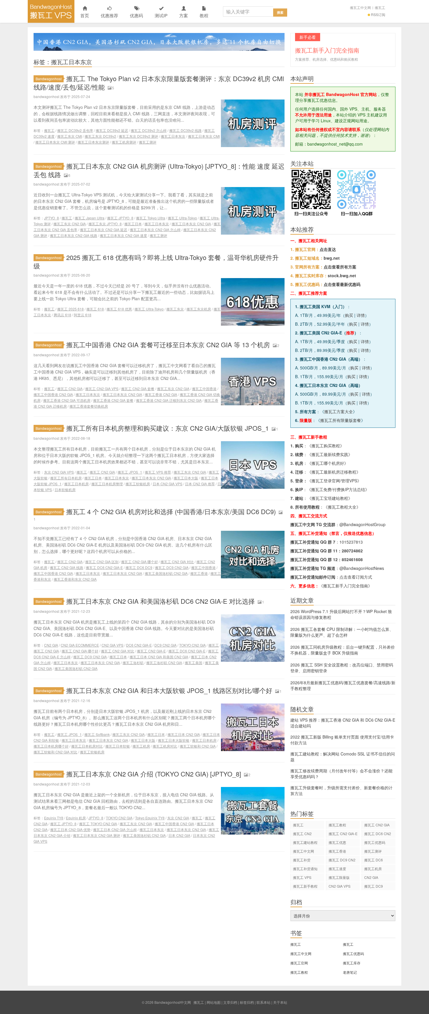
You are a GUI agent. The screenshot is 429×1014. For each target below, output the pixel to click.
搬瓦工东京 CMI (69, 136)
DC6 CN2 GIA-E (139, 645)
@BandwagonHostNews (361, 568)
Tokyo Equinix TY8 (150, 817)
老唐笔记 (350, 972)
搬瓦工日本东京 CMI (204, 136)
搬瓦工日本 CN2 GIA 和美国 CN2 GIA (159, 656)
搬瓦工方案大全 (338, 411)
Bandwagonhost (49, 78)
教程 (204, 15)
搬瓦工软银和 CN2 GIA (198, 746)
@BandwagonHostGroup (362, 524)
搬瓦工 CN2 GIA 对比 (177, 561)
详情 (361, 315)
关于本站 (280, 1002)
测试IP (161, 15)
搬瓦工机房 (141, 746)
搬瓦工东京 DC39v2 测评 (138, 136)
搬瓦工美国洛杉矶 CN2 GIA (166, 573)
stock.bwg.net (342, 275)
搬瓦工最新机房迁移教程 (333, 472)
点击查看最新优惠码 (342, 284)
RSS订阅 (378, 14)
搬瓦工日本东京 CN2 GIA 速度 (123, 235)
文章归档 (230, 1002)
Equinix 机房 (76, 817)
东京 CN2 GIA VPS (59, 472)
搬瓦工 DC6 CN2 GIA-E (104, 567)
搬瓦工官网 (299, 962)
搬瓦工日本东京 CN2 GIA (191, 223)
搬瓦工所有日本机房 (66, 477)
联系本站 (264, 1002)
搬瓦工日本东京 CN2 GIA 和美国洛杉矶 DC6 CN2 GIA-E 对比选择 (160, 600)
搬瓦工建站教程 (305, 842)
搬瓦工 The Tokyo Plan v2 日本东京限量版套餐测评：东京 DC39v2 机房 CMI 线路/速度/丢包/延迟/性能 (159, 82)
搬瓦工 (380, 7)
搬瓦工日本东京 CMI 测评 (55, 141)
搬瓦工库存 (351, 962)
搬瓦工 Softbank (97, 734)
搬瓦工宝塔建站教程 (329, 498)
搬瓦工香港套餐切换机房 (88, 406)
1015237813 (351, 542)
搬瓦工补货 (302, 859)
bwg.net (332, 258)
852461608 (352, 559)
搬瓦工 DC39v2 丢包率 (75, 130)
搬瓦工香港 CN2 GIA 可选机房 (66, 400)
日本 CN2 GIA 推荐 (200, 483)
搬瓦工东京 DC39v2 (100, 136)
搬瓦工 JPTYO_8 (120, 217)
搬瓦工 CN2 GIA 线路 (66, 567)
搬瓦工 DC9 (373, 886)
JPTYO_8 (51, 217)
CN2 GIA (51, 645)
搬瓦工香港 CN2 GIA (161, 394)
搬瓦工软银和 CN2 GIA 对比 (55, 751)
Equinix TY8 (53, 817)
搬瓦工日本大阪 (186, 477)
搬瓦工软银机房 (137, 483)
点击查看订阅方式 (355, 577)
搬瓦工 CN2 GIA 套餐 (137, 388)
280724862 (352, 551)
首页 (84, 15)
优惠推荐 (109, 15)
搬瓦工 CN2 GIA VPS (101, 388)
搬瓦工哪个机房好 (327, 463)
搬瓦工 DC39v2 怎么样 (149, 130)
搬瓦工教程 (337, 824)
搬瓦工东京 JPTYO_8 (105, 223)
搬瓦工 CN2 (302, 833)
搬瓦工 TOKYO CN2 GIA (98, 823)
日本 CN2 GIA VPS (167, 483)
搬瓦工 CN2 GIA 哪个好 (139, 561)
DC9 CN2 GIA (165, 645)
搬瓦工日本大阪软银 (173, 740)
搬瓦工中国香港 (204, 388)
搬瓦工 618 (95, 308)
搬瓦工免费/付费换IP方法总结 (338, 489)
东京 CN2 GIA (178, 817)
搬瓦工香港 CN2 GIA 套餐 (113, 400)
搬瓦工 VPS (302, 877)
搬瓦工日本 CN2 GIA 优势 (70, 829)
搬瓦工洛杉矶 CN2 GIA (164, 662)
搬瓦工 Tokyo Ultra (150, 217)
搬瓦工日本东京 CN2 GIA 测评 (96, 835)
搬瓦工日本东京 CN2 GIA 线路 (73, 235)
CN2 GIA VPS (112, 645)
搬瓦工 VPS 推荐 (158, 472)
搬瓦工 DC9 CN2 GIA (172, 567)
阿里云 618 (82, 314)
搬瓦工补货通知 (305, 868)
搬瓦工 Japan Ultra (89, 217)
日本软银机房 (65, 489)
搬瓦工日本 (133, 223)
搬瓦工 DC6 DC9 (138, 567)
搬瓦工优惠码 (374, 842)
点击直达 (328, 249)
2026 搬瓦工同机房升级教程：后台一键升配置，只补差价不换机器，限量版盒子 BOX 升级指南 (342, 650)
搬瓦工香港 (199, 573)
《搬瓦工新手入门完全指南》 (345, 586)
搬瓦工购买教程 (325, 445)
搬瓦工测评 (147, 141)
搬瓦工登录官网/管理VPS (334, 481)
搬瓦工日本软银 (117, 746)
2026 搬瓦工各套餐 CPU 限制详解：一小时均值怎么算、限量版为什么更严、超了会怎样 (341, 632)
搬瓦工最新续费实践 (329, 454)
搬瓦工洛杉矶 (133, 662)
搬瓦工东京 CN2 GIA (69, 223)
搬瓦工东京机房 (198, 308)
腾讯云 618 (62, 314)
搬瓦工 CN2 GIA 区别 (101, 561)
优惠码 (136, 15)
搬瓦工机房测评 (124, 141)
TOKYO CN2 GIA (192, 645)
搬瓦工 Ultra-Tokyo (182, 217)
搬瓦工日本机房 (76, 483)
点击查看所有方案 (340, 267)
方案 (183, 15)
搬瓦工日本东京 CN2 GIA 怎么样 (155, 229)
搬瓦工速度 (337, 868)
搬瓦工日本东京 (173, 136)
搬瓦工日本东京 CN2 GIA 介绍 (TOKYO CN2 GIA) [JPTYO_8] (153, 773)
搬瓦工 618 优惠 (119, 308)
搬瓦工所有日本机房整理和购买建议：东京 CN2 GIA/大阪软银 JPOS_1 (167, 427)
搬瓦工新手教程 (305, 886)
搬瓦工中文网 (360, 7)
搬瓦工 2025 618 (70, 308)
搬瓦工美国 (193, 662)
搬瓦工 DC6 (373, 859)
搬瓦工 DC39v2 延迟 (112, 130)
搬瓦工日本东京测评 (93, 141)
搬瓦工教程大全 (342, 507)
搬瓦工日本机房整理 (107, 483)
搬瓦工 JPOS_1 (130, 472)
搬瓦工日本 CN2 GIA (184, 734)
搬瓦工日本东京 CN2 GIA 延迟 (103, 229)
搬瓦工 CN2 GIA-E (151, 650)
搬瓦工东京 (175, 308)
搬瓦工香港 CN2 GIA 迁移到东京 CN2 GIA (169, 400)
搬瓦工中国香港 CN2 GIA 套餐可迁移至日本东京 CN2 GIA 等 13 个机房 (168, 344)
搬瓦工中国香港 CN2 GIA (53, 394)
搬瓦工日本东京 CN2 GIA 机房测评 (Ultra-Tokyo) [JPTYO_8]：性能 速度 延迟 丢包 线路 (159, 170)
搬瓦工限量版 (339, 877)
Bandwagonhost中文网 (51, 11)
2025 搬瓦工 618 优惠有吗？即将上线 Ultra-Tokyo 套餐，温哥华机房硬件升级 (156, 261)
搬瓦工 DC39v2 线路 (185, 130)
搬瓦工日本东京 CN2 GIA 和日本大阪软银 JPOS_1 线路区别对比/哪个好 (169, 690)
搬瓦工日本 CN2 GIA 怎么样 (115, 829)
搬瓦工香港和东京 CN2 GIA (75, 579)
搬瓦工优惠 (337, 842)
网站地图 (214, 1002)
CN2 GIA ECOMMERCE (80, 645)
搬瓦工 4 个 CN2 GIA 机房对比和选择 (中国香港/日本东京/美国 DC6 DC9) (171, 511)
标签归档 (247, 1002)
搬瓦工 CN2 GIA (70, 388)
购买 (349, 315)
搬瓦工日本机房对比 (87, 746)
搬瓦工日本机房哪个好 (51, 746)
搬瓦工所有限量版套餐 (340, 420)
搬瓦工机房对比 (165, 746)
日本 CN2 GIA (179, 835)
